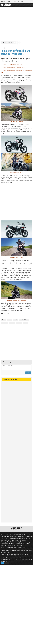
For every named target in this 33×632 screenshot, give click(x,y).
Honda (9, 320)
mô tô (15, 320)
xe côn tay (4, 323)
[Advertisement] (16, 23)
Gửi (28, 372)
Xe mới (4, 42)
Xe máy (10, 42)
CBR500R (12, 323)
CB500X (26, 323)
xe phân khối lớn (23, 320)
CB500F (19, 323)
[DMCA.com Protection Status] (5, 562)
